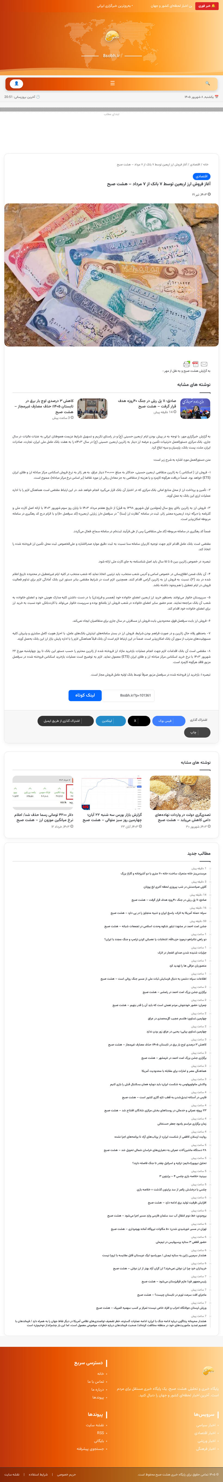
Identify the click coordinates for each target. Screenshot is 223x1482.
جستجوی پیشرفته (90, 1449)
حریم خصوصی (66, 1474)
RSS (100, 1433)
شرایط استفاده (38, 1474)
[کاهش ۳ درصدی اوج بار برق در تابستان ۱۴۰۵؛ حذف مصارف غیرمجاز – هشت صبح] (92, 408)
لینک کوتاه (85, 695)
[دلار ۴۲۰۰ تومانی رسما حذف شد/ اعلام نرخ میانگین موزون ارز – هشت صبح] (43, 793)
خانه (206, 164)
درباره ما (97, 1390)
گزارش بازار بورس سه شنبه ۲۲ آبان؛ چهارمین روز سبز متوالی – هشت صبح (112, 817)
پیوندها (98, 1398)
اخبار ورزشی (206, 1441)
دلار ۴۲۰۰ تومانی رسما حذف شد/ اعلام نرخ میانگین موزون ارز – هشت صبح (43, 817)
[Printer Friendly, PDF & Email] (195, 364)
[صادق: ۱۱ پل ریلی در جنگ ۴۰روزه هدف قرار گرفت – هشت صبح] (195, 408)
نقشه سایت (95, 1425)
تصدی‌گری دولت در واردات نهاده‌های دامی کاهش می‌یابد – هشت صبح (182, 817)
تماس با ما (96, 1382)
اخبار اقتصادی (204, 1433)
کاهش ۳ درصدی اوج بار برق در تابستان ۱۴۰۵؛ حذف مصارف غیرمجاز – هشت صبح (43, 406)
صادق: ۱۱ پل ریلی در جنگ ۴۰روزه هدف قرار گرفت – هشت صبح (147, 404)
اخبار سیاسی (205, 1425)
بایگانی (99, 1441)
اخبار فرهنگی (205, 1449)
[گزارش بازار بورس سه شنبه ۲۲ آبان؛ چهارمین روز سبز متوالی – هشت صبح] (111, 793)
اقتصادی (195, 164)
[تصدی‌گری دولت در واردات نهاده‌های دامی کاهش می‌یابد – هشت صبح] (180, 793)
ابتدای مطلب (111, 114)
